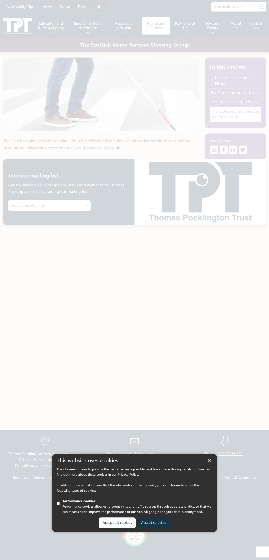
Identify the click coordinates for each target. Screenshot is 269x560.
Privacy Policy (128, 475)
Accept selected (154, 522)
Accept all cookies (117, 522)
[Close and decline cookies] (209, 460)
